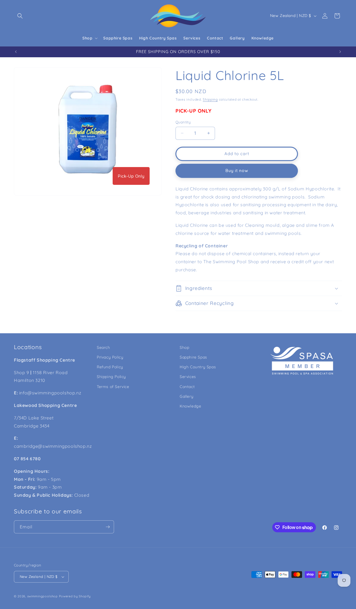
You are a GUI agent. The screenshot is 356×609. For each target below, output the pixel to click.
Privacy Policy (110, 357)
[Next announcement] (340, 51)
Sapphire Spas (193, 357)
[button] (20, 16)
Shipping (210, 99)
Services (188, 376)
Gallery (186, 396)
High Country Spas (198, 366)
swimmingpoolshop (42, 596)
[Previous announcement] (16, 51)
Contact (187, 386)
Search (103, 347)
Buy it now (237, 170)
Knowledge (190, 406)
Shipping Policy (111, 376)
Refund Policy (110, 366)
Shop (184, 347)
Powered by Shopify (75, 596)
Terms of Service (113, 386)
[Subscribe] (108, 526)
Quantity (183, 122)
